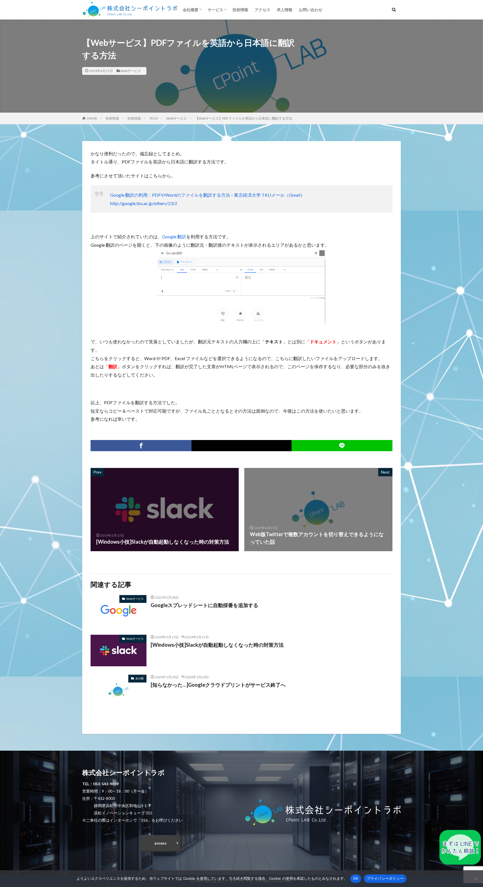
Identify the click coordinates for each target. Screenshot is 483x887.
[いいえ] (476, 878)
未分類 (139, 678)
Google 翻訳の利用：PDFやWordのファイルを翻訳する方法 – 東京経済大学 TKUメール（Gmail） (207, 195)
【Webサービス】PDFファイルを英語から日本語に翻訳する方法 (243, 118)
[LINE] (342, 445)
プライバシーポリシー (385, 878)
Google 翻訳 (174, 236)
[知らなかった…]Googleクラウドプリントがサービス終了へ (218, 685)
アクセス (262, 9)
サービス (215, 9)
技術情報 (240, 9)
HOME (92, 118)
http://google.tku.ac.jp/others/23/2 (143, 203)
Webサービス (130, 71)
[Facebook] (141, 445)
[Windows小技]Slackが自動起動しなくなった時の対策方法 (217, 645)
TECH (153, 118)
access (160, 843)
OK (355, 878)
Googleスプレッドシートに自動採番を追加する (204, 605)
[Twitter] (241, 445)
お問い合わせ (310, 9)
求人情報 (284, 9)
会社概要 (190, 9)
